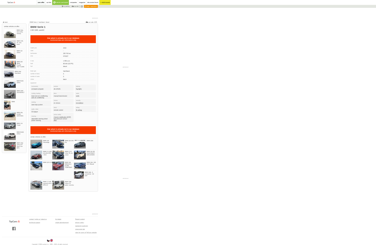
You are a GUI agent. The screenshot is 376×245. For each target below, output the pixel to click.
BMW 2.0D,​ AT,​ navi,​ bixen (20, 42)
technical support (34, 222)
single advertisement (62, 222)
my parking (66, 6)
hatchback (42, 22)
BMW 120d (90, 140)
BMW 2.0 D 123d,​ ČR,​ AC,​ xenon (69, 153)
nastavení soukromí (81, 226)
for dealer (58, 219)
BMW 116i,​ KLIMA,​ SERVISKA (20, 114)
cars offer (41, 2)
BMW (13, 101)
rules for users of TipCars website (86, 232)
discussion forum (92, 2)
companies (73, 2)
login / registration (92, 6)
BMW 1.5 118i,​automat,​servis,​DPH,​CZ (47, 183)
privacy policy (79, 222)
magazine (82, 2)
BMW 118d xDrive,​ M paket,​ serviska (69, 183)
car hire (48, 2)
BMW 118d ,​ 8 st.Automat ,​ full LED (89, 174)
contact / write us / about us (38, 219)
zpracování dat (80, 229)
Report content (80, 219)
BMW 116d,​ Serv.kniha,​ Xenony (20, 31)
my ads (76, 6)
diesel (47, 22)
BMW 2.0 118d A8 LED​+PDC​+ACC (47, 153)
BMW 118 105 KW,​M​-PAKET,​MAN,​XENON (91, 153)
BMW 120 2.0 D (47, 162)
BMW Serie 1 (34, 22)
